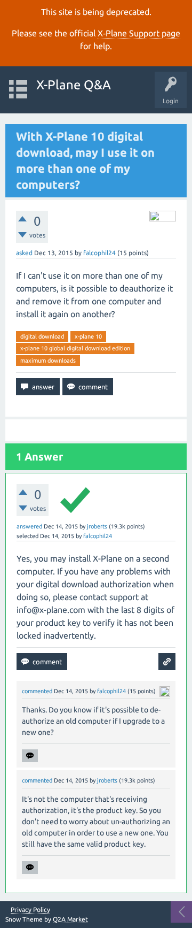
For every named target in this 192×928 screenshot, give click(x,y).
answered (29, 526)
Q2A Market (70, 919)
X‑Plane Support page (139, 33)
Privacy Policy (30, 910)
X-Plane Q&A (73, 85)
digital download (42, 336)
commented (37, 691)
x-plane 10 (88, 336)
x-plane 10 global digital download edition (75, 348)
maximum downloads (48, 360)
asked (24, 252)
